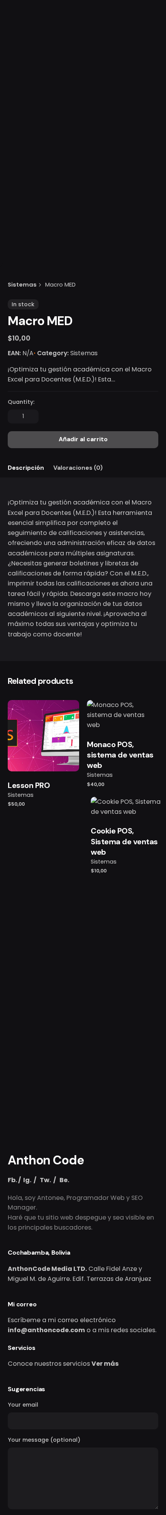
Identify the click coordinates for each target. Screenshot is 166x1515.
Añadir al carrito (43, 758)
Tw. (45, 1180)
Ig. (27, 1180)
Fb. (12, 1180)
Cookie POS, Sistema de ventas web (124, 841)
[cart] (147, 91)
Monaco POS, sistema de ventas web (120, 755)
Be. (64, 1180)
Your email (23, 1405)
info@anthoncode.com (46, 1330)
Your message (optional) (44, 1440)
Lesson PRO (29, 785)
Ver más (105, 1363)
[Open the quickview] (26, 717)
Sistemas (84, 353)
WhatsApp (95, 90)
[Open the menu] (18, 91)
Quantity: (21, 402)
